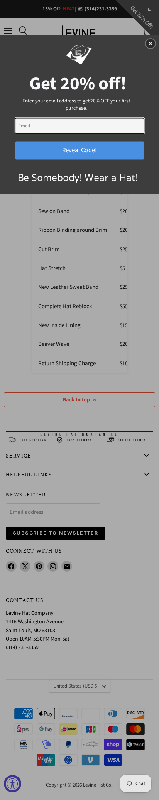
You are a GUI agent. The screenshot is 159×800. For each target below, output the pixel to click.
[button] (150, 43)
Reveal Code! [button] (79, 150)
